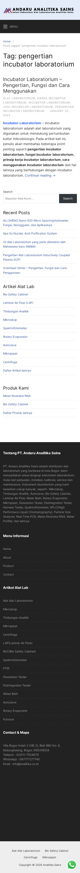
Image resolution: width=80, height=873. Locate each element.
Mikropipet (10, 353)
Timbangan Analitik (16, 311)
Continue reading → (40, 175)
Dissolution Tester (15, 677)
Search (8, 191)
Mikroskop (10, 319)
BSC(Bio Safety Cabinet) (19, 651)
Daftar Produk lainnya (17, 413)
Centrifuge (10, 362)
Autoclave (9, 345)
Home (7, 41)
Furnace (8, 719)
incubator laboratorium (49, 102)
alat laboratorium (19, 98)
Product (8, 566)
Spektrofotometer (15, 328)
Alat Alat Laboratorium (18, 600)
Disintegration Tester (17, 685)
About (7, 557)
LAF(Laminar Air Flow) (17, 643)
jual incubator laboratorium (28, 106)
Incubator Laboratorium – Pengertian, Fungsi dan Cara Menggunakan (36, 85)
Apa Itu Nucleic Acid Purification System (30, 233)
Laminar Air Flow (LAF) (18, 302)
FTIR (6, 668)
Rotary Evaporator (15, 336)
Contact (8, 574)
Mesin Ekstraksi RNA (17, 396)
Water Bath (10, 693)
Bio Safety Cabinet (15, 294)
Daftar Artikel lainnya (17, 370)
